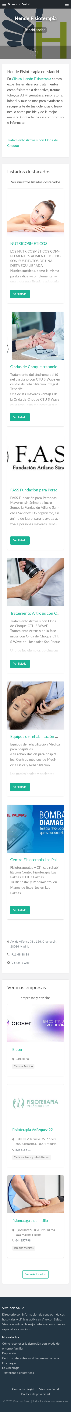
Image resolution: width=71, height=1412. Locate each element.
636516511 (23, 1149)
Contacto (18, 1389)
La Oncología (11, 1367)
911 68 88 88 (20, 954)
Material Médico (23, 1066)
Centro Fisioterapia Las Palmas (36, 860)
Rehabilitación (35, 30)
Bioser (17, 1050)
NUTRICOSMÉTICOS (28, 244)
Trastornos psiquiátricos (18, 1372)
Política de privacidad (35, 1394)
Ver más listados (35, 1274)
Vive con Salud (19, 4)
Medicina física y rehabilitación (31, 1157)
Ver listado (20, 294)
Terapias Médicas (24, 1248)
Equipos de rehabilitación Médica (39, 737)
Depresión (9, 1353)
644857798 (23, 1240)
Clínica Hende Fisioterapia (31, 79)
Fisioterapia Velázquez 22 (32, 1130)
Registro (32, 1389)
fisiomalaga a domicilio (30, 1221)
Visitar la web (20, 962)
